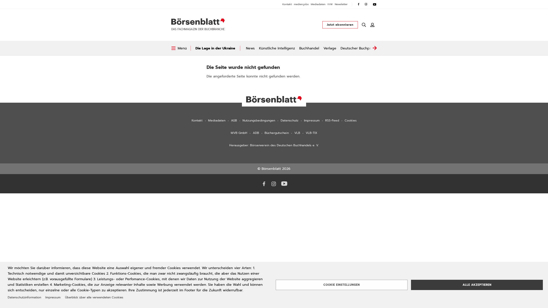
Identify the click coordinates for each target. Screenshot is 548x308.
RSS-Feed (332, 120)
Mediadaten (318, 4)
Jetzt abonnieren (340, 25)
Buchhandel (309, 48)
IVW (330, 4)
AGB (234, 120)
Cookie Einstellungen (341, 285)
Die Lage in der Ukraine (215, 48)
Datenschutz (289, 120)
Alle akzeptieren (477, 285)
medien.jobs (301, 4)
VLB (297, 133)
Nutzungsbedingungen (259, 120)
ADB (256, 133)
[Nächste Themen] (374, 48)
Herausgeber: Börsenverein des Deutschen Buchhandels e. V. (274, 145)
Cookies (351, 120)
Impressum (312, 120)
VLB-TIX (311, 133)
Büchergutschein (277, 133)
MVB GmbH (239, 133)
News (250, 48)
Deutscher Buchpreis (358, 48)
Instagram (366, 4)
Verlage (329, 48)
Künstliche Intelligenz (277, 48)
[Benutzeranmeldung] (372, 25)
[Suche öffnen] (364, 25)
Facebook (358, 4)
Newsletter (341, 4)
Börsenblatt (198, 21)
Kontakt (287, 4)
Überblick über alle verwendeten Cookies (94, 297)
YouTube (374, 4)
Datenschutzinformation (24, 297)
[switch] (179, 48)
